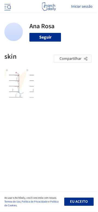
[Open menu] (7, 6)
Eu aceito (79, 201)
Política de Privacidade (35, 202)
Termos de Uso (12, 202)
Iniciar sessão (82, 6)
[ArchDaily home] (49, 6)
